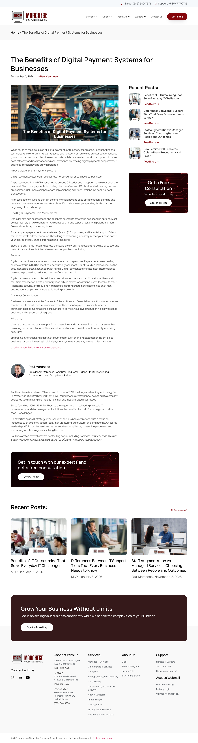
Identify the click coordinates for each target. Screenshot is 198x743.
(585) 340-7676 (62, 667)
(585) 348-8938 (62, 703)
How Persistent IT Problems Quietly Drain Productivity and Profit (162, 152)
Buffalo (58, 673)
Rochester (61, 689)
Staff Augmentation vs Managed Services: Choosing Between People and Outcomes (163, 133)
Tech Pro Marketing (102, 738)
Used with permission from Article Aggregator (36, 347)
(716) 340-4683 (61, 683)
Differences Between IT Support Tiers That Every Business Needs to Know (164, 114)
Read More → (151, 104)
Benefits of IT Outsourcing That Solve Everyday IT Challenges (163, 96)
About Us (128, 655)
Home (15, 32)
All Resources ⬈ (179, 510)
